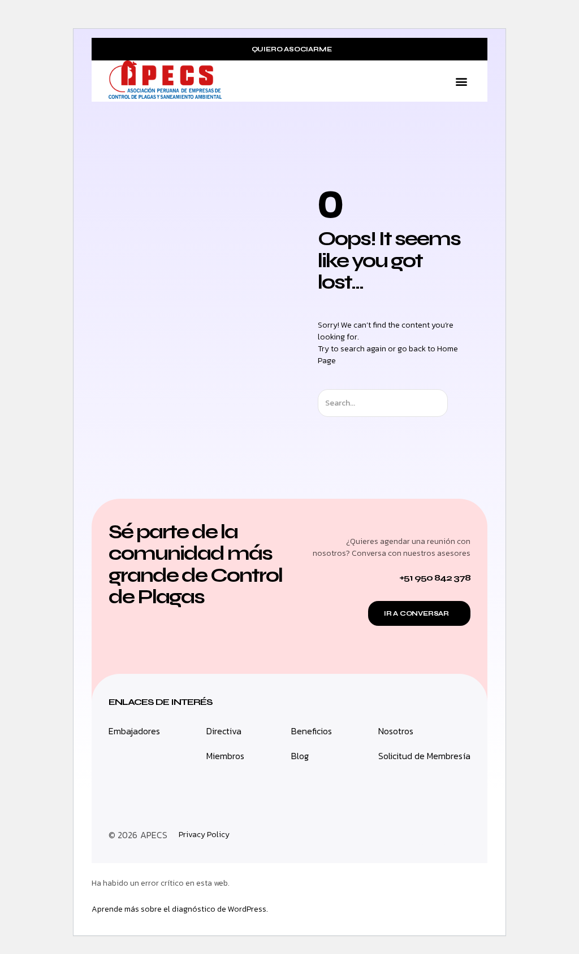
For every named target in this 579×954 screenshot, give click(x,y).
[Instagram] (408, 835)
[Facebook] (433, 835)
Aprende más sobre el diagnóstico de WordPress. (180, 909)
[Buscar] (458, 403)
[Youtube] (459, 835)
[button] (461, 81)
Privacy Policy (204, 834)
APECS (153, 835)
